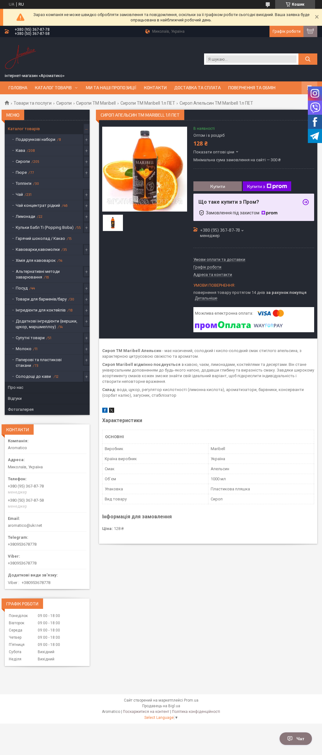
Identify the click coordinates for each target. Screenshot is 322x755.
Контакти (155, 87)
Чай (19, 194)
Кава (20, 150)
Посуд (22, 288)
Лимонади (25, 216)
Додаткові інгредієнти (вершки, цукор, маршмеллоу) (46, 324)
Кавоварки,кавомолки (38, 249)
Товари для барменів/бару (41, 299)
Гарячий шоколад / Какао (40, 238)
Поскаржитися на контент (146, 711)
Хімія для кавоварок (36, 260)
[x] (111, 411)
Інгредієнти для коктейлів (41, 310)
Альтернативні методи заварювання (38, 274)
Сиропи (64, 103)
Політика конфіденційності (196, 711)
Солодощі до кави (34, 376)
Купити (217, 186)
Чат (300, 738)
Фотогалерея (21, 409)
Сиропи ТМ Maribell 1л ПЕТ (147, 103)
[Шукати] (307, 59)
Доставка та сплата (197, 87)
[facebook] (105, 411)
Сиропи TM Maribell (96, 103)
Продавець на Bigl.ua (161, 706)
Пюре (21, 172)
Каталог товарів (53, 87)
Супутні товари (30, 337)
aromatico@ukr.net (25, 525)
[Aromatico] (20, 56)
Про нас (15, 387)
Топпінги (23, 183)
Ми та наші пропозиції (111, 87)
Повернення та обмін (251, 87)
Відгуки (15, 398)
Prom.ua (191, 700)
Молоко (23, 348)
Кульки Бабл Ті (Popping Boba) (45, 227)
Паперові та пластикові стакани (39, 362)
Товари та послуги (33, 103)
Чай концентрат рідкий (38, 205)
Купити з (256, 186)
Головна (17, 87)
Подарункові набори (35, 139)
